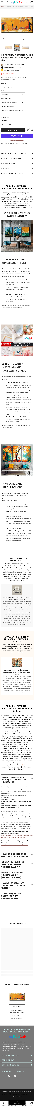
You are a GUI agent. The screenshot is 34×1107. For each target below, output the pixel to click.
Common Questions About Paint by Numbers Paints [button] (12, 896)
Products (8, 6)
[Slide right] (31, 605)
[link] (17, 236)
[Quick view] (23, 994)
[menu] (2, 2)
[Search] (7, 2)
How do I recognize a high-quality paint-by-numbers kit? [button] (14, 779)
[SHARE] (31, 130)
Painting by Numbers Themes (21, 6)
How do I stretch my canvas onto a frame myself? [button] (13, 885)
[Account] (27, 2)
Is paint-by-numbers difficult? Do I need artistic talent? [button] (12, 864)
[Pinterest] (15, 1076)
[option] (17, 25)
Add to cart (13, 130)
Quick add (17, 1006)
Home (2, 6)
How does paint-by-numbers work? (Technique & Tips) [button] (12, 875)
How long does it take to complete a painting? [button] (14, 855)
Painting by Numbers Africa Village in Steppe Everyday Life (17, 1011)
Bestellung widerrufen (17, 1102)
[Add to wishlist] (28, 130)
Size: (2, 91)
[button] (27, 39)
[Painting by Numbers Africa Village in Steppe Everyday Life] (17, 996)
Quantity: (4, 120)
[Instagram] (9, 1076)
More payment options (17, 140)
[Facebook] (3, 1076)
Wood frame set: (6, 98)
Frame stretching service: (8, 106)
